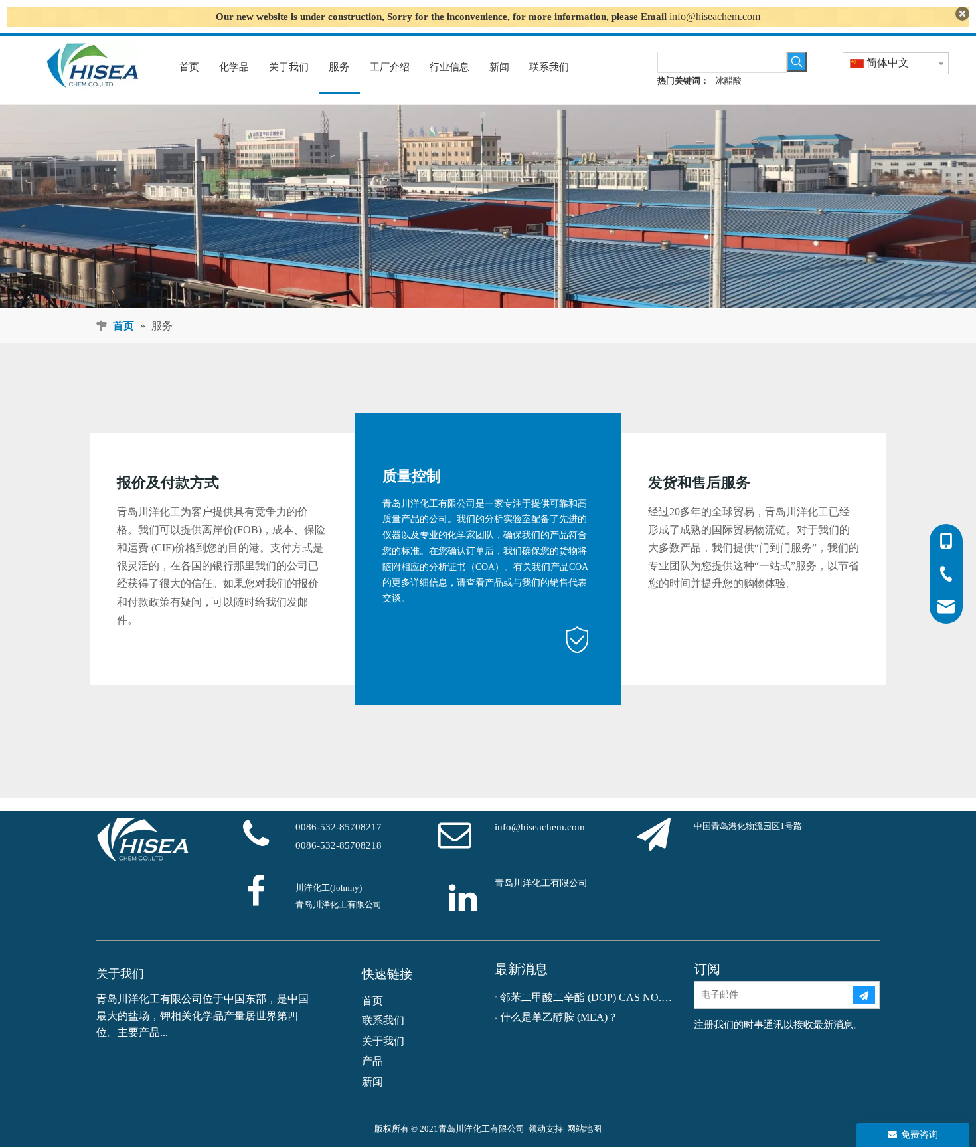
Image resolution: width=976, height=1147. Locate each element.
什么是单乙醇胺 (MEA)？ (559, 1017)
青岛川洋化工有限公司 (541, 883)
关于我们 (383, 1041)
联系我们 (383, 1020)
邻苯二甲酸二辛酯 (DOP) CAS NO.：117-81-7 (587, 997)
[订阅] (864, 995)
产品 (372, 1061)
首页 (372, 1000)
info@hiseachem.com (714, 16)
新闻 (372, 1081)
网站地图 (584, 1129)
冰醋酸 (729, 81)
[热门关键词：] (797, 62)
